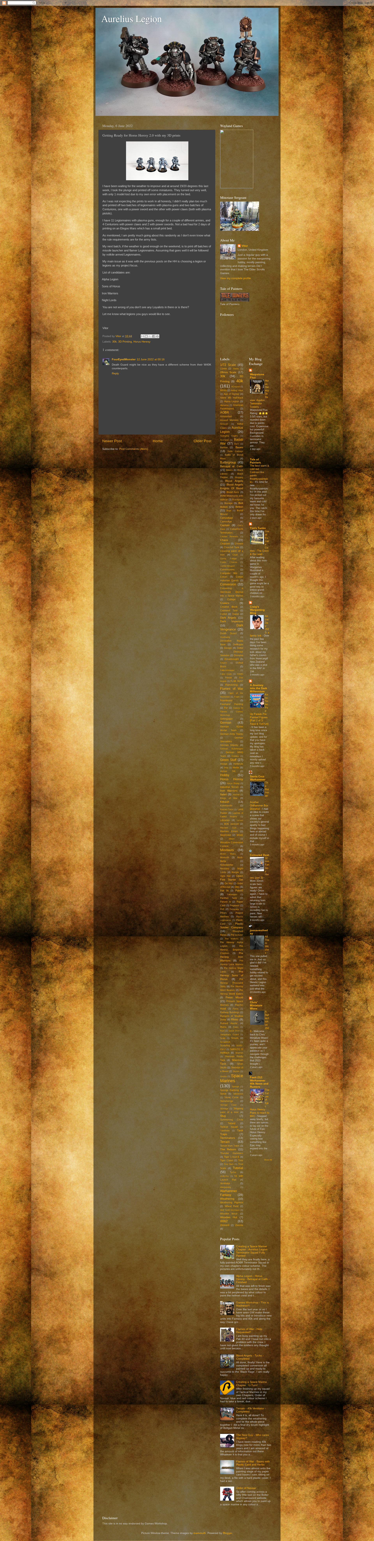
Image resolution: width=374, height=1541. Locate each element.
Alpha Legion (231, 401)
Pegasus (234, 905)
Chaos (224, 540)
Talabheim (225, 1130)
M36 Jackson (231, 824)
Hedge (223, 764)
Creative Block (228, 606)
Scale (222, 1038)
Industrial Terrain (229, 787)
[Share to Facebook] (154, 336)
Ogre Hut (225, 876)
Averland (224, 440)
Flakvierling (231, 685)
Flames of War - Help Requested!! (249, 1331)
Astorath (224, 424)
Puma (235, 1009)
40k (239, 380)
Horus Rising (233, 783)
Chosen (239, 543)
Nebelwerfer (226, 865)
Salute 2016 (234, 1031)
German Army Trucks (231, 734)
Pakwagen (232, 894)
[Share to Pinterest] (157, 336)
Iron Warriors (228, 790)
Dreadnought (232, 659)
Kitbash (224, 801)
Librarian (225, 820)
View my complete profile (235, 278)
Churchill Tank (231, 547)
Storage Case (228, 1105)
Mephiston (225, 835)
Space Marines (231, 1078)
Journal (235, 794)
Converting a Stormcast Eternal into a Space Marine (231, 592)
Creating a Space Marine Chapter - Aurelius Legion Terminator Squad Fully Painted (251, 1251)
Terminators (227, 1137)
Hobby (224, 775)
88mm (223, 390)
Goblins (235, 756)
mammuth (199, 1533)
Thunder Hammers (231, 1153)
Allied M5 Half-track (231, 397)
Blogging (239, 477)
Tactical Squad (229, 1127)
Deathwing (225, 637)
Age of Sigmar (231, 394)
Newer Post (112, 441)
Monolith (224, 857)
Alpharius (224, 405)
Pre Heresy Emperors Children (231, 950)
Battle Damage (235, 451)
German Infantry (229, 745)
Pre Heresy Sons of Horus (231, 975)
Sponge (235, 1086)
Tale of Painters (255, 461)
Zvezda (239, 1225)
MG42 (240, 835)
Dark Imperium (231, 621)
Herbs (236, 767)
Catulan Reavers (229, 536)
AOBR (224, 412)
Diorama (238, 655)
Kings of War (228, 798)
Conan (223, 576)
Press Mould (234, 997)
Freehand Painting (231, 704)
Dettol (240, 648)
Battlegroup (228, 462)
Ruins (223, 1027)
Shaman (239, 1053)
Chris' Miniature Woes (256, 1005)
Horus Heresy (141, 341)
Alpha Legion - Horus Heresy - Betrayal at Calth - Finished (253, 1279)
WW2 (224, 1221)
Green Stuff (228, 760)
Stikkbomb (238, 1094)
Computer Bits (228, 573)
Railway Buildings (229, 1012)
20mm (236, 368)
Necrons (224, 868)
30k (114, 341)
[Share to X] (150, 336)
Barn (236, 444)
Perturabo (234, 909)
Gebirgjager (226, 718)
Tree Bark (229, 1164)
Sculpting (225, 1045)
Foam (237, 697)
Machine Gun (228, 827)
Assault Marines (229, 420)
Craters (224, 603)
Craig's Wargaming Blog (257, 609)
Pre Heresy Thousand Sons (231, 983)
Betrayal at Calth (231, 466)
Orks (237, 887)
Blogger (227, 1533)
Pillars (223, 913)
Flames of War (231, 688)
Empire (223, 663)
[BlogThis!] (146, 336)
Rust (222, 1031)
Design (228, 648)
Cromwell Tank (229, 610)
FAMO (240, 674)
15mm (223, 368)
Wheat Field (232, 1206)
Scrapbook (225, 1042)
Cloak (235, 555)
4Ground (235, 386)
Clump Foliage (228, 558)
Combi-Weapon (227, 566)
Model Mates (228, 854)
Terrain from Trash (229, 1145)
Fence (228, 677)
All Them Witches (267, 944)
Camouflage (226, 518)
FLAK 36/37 (236, 681)
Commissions (227, 569)
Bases (239, 447)
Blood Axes (233, 492)
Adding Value (237, 390)
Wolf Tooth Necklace (230, 1210)
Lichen (240, 820)
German (225, 722)
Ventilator (225, 1183)
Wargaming (225, 1187)
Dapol (235, 614)
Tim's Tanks (258, 528)
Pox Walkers (231, 938)
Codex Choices (228, 562)
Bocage (228, 503)
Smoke (223, 1076)
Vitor (245, 245)
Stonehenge (226, 1101)
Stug (223, 1115)
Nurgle (235, 872)
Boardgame (237, 499)
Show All (268, 1160)
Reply (115, 373)
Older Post (202, 441)
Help (226, 767)
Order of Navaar (246, 1488)
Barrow (224, 447)
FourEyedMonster (124, 359)
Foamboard (226, 700)
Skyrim (236, 1071)
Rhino (234, 1019)
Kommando (226, 805)
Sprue (223, 1093)
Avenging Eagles (229, 436)
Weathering (227, 1198)
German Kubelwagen (231, 748)
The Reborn (228, 1149)
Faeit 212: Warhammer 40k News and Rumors (259, 1082)
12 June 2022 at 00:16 (151, 359)
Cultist (223, 614)
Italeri (223, 794)
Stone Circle (231, 1097)
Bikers (229, 470)
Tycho (233, 1172)
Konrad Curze (227, 809)
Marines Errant (229, 831)
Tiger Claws (226, 1160)
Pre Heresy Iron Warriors (231, 957)
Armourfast (226, 416)
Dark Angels (228, 617)
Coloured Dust (259, 855)
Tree (240, 1160)
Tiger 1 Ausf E (231, 1157)
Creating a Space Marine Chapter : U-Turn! (251, 1383)
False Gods (226, 674)
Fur (226, 708)
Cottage (231, 599)
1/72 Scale (228, 365)
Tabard (231, 1123)
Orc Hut (229, 883)
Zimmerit (224, 1225)
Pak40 (239, 890)
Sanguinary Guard (229, 1034)
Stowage (224, 1108)
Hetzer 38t (227, 771)
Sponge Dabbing (229, 1090)
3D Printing (125, 341)
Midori (232, 839)
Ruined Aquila (228, 1023)
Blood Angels (234, 480)
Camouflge (226, 521)
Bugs (229, 510)
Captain (225, 525)
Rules (235, 1027)
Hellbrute (238, 764)
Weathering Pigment (231, 1202)
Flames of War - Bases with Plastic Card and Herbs (253, 1463)
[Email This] (143, 336)
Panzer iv (225, 901)
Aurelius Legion (131, 18)
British (239, 506)
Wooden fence (228, 1213)
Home (158, 441)
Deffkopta (238, 644)
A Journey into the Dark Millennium (258, 688)
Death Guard (228, 633)
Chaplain (225, 543)
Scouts (234, 1038)
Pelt (222, 909)
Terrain (225, 1141)
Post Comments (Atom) (133, 448)
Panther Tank (228, 898)
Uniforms (224, 1176)
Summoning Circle (231, 1119)
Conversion (228, 584)
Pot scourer (237, 935)
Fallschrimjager (227, 670)
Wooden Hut (228, 1217)
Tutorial (238, 1168)
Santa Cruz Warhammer (257, 778)
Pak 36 (224, 890)
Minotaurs (227, 850)
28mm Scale (228, 372)
